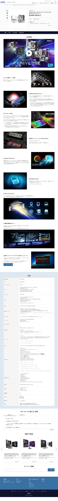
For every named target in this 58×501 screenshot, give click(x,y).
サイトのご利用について (32, 491)
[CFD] (3, 2)
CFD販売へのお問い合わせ (44, 491)
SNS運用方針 (26, 491)
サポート (37, 2)
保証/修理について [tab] (22, 414)
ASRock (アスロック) (36, 18)
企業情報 (51, 2)
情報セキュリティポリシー (14, 491)
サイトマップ (37, 491)
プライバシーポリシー (21, 491)
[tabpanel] (29, 423)
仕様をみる (49, 25)
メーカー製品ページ (23, 400)
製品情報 (33, 2)
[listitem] (52, 429)
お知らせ (55, 2)
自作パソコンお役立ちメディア (44, 2)
